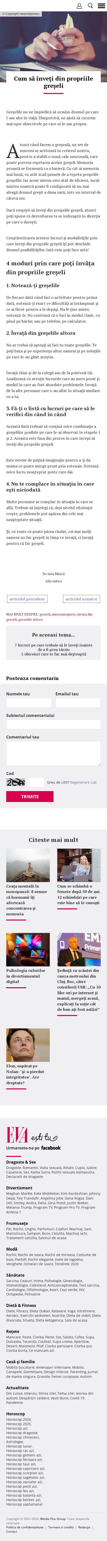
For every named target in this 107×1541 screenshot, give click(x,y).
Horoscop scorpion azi (24, 1473)
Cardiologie (15, 1289)
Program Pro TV (67, 1207)
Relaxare (59, 1311)
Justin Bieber (77, 1203)
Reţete (12, 1331)
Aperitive (81, 1341)
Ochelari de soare (38, 1264)
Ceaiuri (26, 1280)
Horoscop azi (17, 1428)
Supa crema (62, 1341)
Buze (46, 1233)
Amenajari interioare (53, 1367)
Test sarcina (89, 1285)
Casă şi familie (20, 1361)
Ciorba (38, 1337)
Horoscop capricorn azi (25, 1468)
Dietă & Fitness (21, 1305)
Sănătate (15, 1275)
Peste (49, 1337)
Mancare (13, 1337)
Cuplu (80, 1167)
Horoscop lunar (19, 1446)
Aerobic (12, 1315)
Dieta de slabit (78, 1315)
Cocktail (44, 1341)
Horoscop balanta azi (23, 1495)
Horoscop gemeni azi (23, 1455)
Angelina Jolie (52, 1198)
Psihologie (53, 1280)
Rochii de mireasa (60, 1254)
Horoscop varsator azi (24, 1481)
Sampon (34, 1233)
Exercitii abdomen (35, 1315)
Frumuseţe (17, 1223)
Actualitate (17, 1387)
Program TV (43, 1207)
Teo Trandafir (28, 1198)
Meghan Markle (19, 1193)
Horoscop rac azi (20, 1450)
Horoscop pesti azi (21, 1486)
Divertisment (19, 1188)
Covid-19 (77, 1398)
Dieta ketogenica (49, 1320)
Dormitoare (32, 1371)
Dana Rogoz (74, 1198)
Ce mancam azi (41, 1350)
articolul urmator (81, 599)
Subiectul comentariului (30, 715)
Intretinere (86, 1311)
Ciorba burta (16, 1350)
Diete (10, 1311)
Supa (90, 1337)
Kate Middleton (46, 1193)
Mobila (78, 1367)
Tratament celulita (21, 1237)
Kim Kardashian (74, 1193)
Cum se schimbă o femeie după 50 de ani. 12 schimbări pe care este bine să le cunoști (78, 894)
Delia (42, 1203)
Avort (54, 1289)
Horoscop (15, 1414)
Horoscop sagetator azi (25, 1477)
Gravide (43, 1376)
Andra (31, 1203)
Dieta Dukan (40, 1311)
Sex (26, 1172)
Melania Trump (19, 1207)
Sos (58, 1337)
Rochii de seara (31, 1254)
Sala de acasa (76, 1320)
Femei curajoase (65, 1376)
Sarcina (12, 1280)
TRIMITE (30, 797)
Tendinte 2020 (67, 1264)
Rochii (18, 1229)
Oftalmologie (37, 1289)
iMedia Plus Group (52, 1519)
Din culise (14, 1393)
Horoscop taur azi (21, 1464)
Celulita (58, 1233)
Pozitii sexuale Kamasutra (73, 1172)
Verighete (14, 1264)
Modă (11, 1249)
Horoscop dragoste (22, 1432)
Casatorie (14, 1172)
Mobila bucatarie (20, 1367)
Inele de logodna (69, 1259)
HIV (81, 1289)
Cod (10, 773)
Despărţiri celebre (34, 1398)
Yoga (71, 1311)
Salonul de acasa (52, 1237)
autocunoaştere (64, 614)
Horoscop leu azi (20, 1490)
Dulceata (13, 1341)
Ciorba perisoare (59, 1346)
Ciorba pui (83, 1346)
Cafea (79, 1337)
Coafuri (62, 1229)
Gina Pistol (56, 1203)
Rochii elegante (41, 1259)
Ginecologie (72, 1280)
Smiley (19, 1203)
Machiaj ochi (76, 1233)
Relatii (68, 1167)
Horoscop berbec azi (23, 1499)
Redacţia (84, 1527)
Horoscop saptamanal (24, 1504)
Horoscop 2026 (18, 1419)
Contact (11, 1531)
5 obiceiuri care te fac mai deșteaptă (53, 654)
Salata (68, 1337)
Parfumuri (45, 1229)
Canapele (14, 1371)
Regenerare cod (83, 782)
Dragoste (13, 1167)
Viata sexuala (51, 1167)
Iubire (92, 1167)
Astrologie (14, 1441)
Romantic (30, 1167)
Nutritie (58, 1315)
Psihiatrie (32, 1294)
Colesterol (37, 1285)
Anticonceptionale (63, 1285)
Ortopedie (14, 1294)
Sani (87, 1229)
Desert (11, 1346)
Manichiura (15, 1233)
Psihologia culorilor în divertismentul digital (25, 976)
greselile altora (30, 619)
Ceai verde (68, 1289)
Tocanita (29, 1341)
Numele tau (18, 694)
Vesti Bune (59, 1398)
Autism (86, 1376)
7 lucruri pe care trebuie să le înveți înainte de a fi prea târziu (53, 647)
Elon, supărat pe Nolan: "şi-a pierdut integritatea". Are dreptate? (25, 1074)
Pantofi (20, 1259)
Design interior (56, 1371)
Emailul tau (67, 694)
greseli (45, 614)
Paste (26, 1337)
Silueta (28, 1320)
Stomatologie (17, 1285)
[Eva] (15, 5)
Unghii (30, 1229)
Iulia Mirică (56, 573)
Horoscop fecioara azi (24, 1459)
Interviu (30, 1393)
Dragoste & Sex (21, 1162)
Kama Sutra (40, 1172)
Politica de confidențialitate (25, 1527)
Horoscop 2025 (18, 1423)
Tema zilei (65, 1393)
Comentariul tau (22, 737)
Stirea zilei (47, 1393)
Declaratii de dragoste (24, 1176)
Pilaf (40, 1346)
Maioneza (27, 1346)
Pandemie (14, 1402)
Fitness (22, 1311)
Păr (9, 1229)
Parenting (78, 1371)
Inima (38, 1280)
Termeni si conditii (61, 1527)
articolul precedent (27, 599)
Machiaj (76, 1229)
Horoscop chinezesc (22, 1437)
